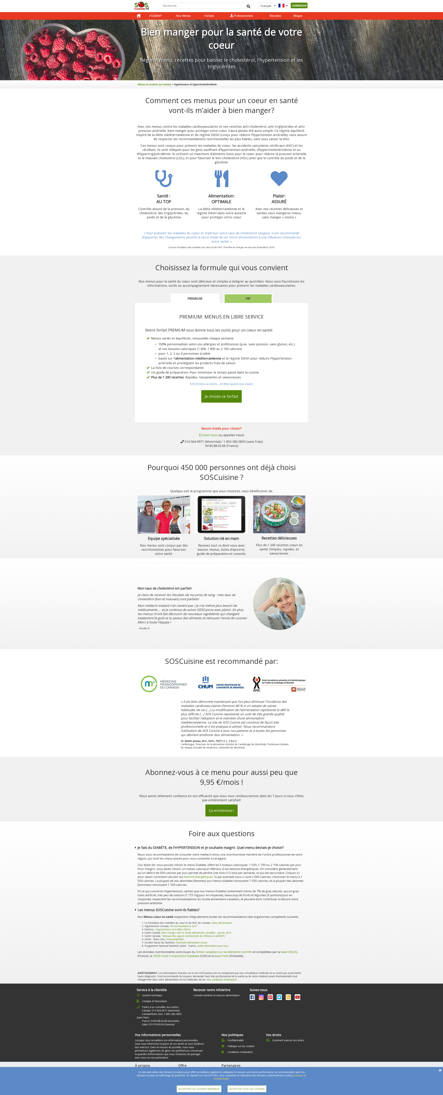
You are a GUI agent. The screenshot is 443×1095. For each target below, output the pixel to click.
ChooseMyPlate (175, 939)
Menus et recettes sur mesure (154, 84)
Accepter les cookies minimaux (199, 1089)
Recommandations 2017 (183, 926)
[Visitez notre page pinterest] (271, 997)
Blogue (297, 15)
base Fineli (222, 956)
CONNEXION (299, 5)
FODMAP (155, 15)
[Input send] (248, 6)
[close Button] (440, 1070)
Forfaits (209, 15)
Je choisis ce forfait (221, 396)
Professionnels (243, 15)
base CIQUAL (289, 952)
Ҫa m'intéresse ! (221, 810)
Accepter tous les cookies (247, 1089)
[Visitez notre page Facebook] (253, 997)
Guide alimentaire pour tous (212, 945)
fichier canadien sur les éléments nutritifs (224, 952)
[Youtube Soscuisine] (297, 997)
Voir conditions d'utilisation (222, 979)
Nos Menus (183, 15)
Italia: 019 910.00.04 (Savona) (158, 1024)
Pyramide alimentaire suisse (191, 942)
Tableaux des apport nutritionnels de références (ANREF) (193, 936)
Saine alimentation (221, 922)
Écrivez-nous (208, 435)
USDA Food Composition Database (176, 956)
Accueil (139, 16)
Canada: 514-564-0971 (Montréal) (161, 1010)
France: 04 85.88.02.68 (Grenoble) (160, 1021)
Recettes (275, 15)
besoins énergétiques (198, 877)
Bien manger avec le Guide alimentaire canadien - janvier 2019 (196, 932)
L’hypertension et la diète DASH (172, 929)
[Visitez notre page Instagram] (262, 997)
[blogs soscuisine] (289, 997)
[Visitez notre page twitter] (280, 997)
